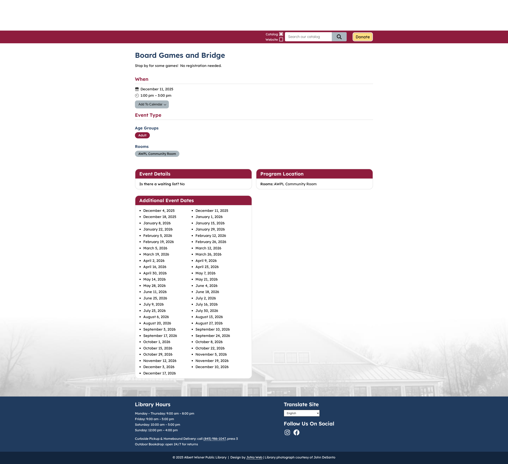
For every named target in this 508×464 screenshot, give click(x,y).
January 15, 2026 (210, 223)
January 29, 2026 (210, 229)
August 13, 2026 (209, 316)
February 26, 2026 (210, 241)
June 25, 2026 (155, 298)
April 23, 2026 (207, 266)
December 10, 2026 (212, 367)
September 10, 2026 (212, 329)
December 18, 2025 (159, 216)
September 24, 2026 (212, 335)
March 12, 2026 (208, 248)
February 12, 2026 (210, 235)
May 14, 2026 (154, 279)
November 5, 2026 (211, 354)
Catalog (272, 34)
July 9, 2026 (153, 304)
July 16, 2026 (206, 304)
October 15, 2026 (157, 348)
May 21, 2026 (206, 279)
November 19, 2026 (212, 360)
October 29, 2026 (157, 354)
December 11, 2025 (211, 210)
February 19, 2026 (158, 241)
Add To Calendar (150, 104)
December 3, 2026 (158, 367)
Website (272, 39)
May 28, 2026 (154, 285)
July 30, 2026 (206, 310)
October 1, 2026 (156, 342)
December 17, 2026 (159, 373)
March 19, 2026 (156, 254)
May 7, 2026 (205, 273)
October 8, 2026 (209, 342)
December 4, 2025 (159, 210)
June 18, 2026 (207, 291)
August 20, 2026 (157, 323)
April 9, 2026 (206, 260)
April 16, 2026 (154, 266)
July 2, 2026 (205, 298)
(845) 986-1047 (214, 439)
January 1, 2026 (209, 216)
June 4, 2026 (206, 285)
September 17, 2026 (160, 335)
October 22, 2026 (210, 348)
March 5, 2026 (155, 248)
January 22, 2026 (158, 229)
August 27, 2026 (209, 323)
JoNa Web (254, 457)
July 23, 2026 (154, 310)
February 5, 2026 (157, 235)
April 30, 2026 (155, 273)
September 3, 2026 (159, 329)
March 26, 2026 (208, 254)
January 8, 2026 (157, 223)
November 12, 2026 (159, 360)
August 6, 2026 (156, 316)
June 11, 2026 (155, 291)
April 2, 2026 (154, 260)
